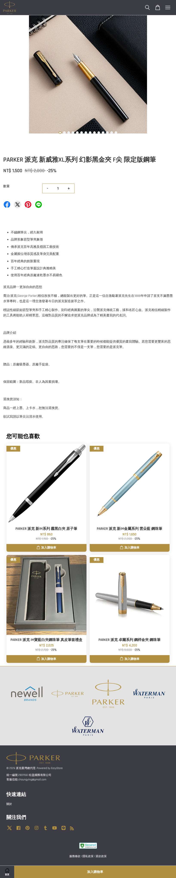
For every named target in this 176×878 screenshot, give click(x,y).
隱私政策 (88, 856)
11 (103, 132)
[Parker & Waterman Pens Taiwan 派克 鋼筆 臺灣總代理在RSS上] (72, 829)
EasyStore (57, 768)
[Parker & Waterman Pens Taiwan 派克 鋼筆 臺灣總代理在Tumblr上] (45, 830)
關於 (9, 804)
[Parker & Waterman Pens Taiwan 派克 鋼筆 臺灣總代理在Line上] (64, 830)
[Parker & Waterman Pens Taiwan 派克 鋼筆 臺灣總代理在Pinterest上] (27, 830)
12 (107, 132)
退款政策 (101, 856)
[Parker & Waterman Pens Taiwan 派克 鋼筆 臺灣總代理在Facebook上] (18, 830)
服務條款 (74, 856)
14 (116, 132)
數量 (6, 186)
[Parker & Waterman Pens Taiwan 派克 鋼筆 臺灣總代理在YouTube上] (55, 830)
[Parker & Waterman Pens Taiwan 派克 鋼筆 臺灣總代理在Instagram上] (36, 830)
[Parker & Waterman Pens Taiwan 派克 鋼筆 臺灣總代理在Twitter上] (9, 830)
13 (111, 132)
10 (98, 132)
